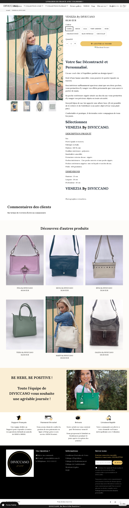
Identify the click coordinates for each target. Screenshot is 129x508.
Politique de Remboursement (76, 461)
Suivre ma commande (45, 455)
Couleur (68, 25)
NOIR (106, 29)
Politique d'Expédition (73, 458)
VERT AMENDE (95, 29)
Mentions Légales (72, 467)
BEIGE (77, 29)
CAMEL (69, 29)
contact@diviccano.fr (52, 458)
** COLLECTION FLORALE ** (56, 6)
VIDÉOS (86, 6)
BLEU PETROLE (87, 34)
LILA (85, 29)
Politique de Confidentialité (75, 464)
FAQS (67, 470)
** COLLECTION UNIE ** (33, 6)
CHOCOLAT (101, 34)
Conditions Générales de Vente (77, 455)
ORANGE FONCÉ (72, 34)
